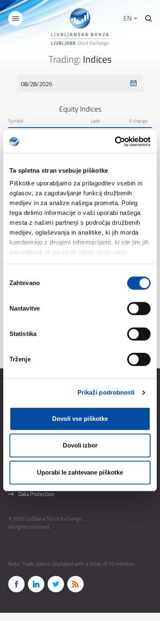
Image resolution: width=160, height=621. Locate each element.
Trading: (64, 59)
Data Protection (36, 494)
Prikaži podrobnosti (106, 392)
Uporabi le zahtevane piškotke (80, 472)
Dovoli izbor (80, 445)
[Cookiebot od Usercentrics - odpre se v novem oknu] (115, 141)
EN (128, 18)
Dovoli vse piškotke (80, 418)
